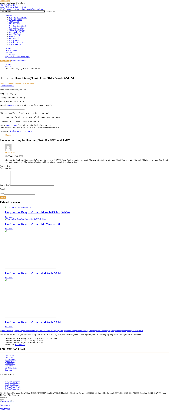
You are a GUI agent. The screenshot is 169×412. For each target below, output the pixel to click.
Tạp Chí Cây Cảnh (11, 55)
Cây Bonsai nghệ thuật (17, 26)
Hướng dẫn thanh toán (13, 387)
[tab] (87, 135)
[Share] (3, 397)
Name (2, 189)
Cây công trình (10, 364)
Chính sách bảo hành (12, 383)
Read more (9, 217)
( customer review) (7, 86)
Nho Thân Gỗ (14, 40)
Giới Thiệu (9, 52)
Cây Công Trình (15, 34)
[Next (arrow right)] (3, 399)
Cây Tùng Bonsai (15, 20)
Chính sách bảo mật (12, 385)
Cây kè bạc (9, 366)
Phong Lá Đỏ (14, 38)
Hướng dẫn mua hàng (12, 389)
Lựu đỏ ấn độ (9, 362)
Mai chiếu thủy (14, 24)
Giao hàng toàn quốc (12, 381)
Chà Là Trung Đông (16, 28)
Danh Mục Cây (10, 16)
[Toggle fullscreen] (5, 397)
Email (2, 193)
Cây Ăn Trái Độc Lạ (16, 42)
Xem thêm (8, 370)
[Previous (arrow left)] (1, 399)
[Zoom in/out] (6, 397)
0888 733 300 (12, 105)
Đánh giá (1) (9, 135)
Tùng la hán (9, 358)
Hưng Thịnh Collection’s (18, 18)
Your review (5, 185)
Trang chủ (8, 48)
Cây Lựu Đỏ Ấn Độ (16, 32)
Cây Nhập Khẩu (15, 44)
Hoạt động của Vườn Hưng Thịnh (17, 57)
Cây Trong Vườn (11, 50)
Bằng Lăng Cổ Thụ (16, 36)
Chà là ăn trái (9, 355)
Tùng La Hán (14, 22)
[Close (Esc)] (1, 397)
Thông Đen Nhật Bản (17, 30)
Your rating (4, 168)
